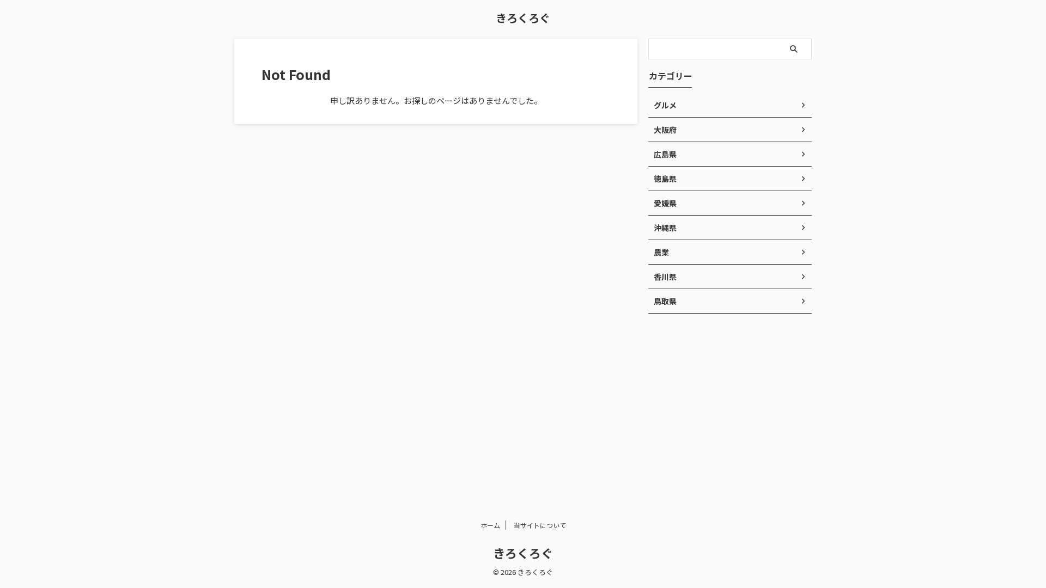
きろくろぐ (523, 18)
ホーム (490, 525)
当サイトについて (540, 525)
